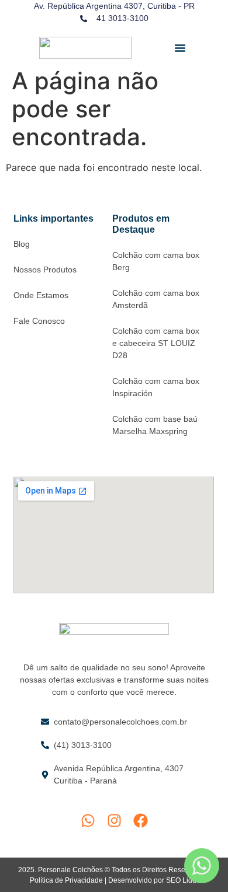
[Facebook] (140, 820)
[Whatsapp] (88, 820)
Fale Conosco (39, 321)
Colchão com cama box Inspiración (155, 387)
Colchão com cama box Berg (155, 261)
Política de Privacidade (66, 880)
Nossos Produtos (45, 269)
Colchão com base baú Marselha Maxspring (155, 425)
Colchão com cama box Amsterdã (155, 299)
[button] (180, 48)
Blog (21, 244)
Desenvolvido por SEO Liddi (153, 880)
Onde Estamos (40, 295)
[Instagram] (114, 820)
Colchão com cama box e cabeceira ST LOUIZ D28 (155, 343)
